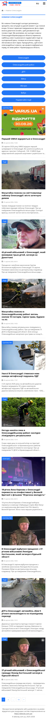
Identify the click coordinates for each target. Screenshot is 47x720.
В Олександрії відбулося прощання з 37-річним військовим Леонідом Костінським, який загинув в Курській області (22, 553)
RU (37, 3)
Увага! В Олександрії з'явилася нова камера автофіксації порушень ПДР (20, 374)
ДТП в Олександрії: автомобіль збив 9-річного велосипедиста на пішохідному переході (22, 613)
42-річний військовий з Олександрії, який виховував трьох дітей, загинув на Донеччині (23, 255)
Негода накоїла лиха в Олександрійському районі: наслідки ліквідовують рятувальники (21, 433)
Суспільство (7, 108)
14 (18, 700)
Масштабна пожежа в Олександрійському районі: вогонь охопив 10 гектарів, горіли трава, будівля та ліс (23, 315)
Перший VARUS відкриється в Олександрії (23, 138)
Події (4, 162)
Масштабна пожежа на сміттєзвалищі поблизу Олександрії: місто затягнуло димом (21, 195)
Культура (6, 459)
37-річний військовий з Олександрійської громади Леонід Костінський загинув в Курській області (23, 673)
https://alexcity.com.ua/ (23, 713)
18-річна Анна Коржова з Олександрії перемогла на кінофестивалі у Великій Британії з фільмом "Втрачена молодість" (23, 492)
